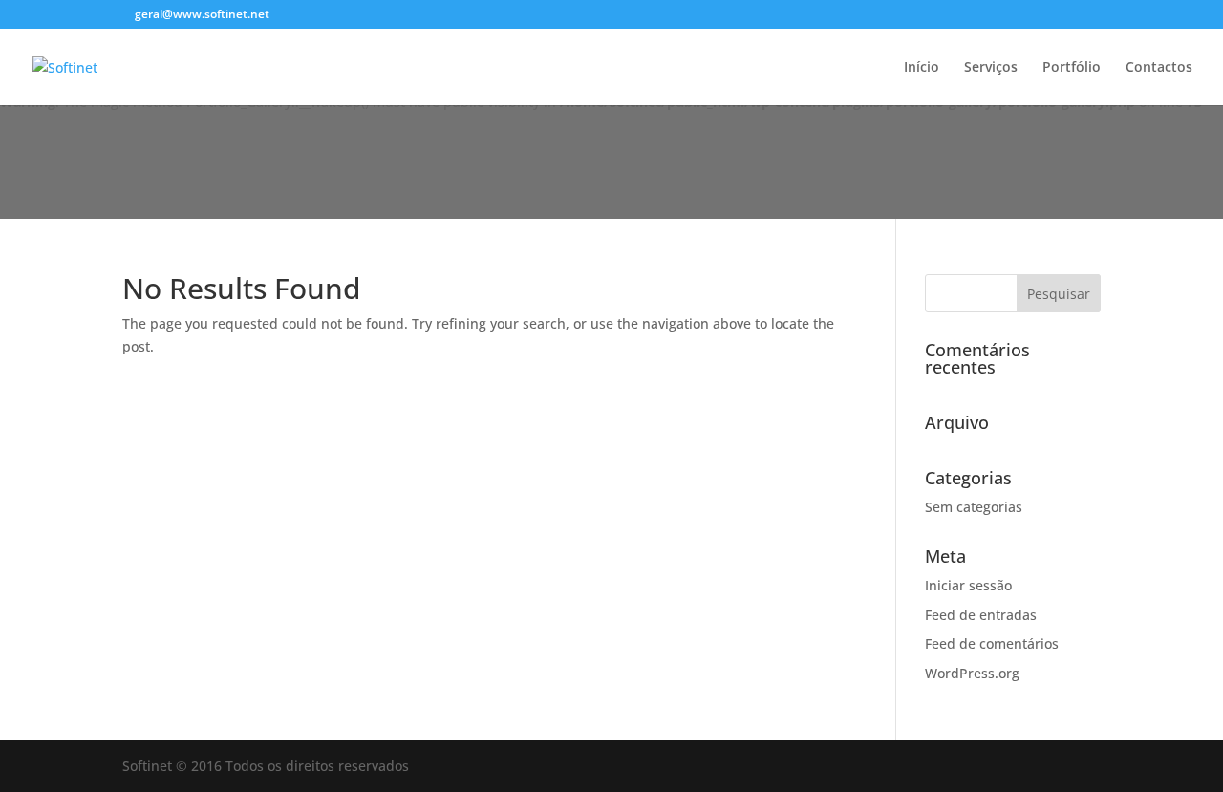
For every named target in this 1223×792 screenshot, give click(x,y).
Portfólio (1071, 67)
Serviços (991, 67)
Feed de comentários (992, 643)
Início (921, 67)
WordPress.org (972, 673)
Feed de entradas (981, 615)
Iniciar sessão (968, 585)
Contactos (1159, 67)
